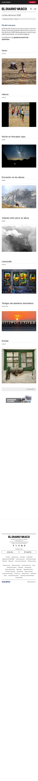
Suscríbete (32, 2)
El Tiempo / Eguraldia (10, 571)
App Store (11, 552)
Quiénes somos (15, 557)
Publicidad (4, 561)
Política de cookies (32, 561)
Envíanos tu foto (8, 19)
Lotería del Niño (19, 577)
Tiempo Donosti (25, 573)
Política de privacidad (31, 559)
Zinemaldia (20, 567)
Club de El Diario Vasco (13, 575)
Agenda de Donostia (28, 569)
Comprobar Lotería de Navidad (27, 575)
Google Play (28, 552)
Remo (34, 565)
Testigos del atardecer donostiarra (17, 303)
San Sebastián (20, 571)
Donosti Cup (17, 573)
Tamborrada (33, 573)
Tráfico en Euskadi (29, 571)
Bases (16, 19)
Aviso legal (22, 557)
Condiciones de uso (20, 559)
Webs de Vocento (31, 582)
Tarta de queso (28, 567)
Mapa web (11, 561)
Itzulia (5, 575)
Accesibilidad (29, 557)
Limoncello (7, 261)
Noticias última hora (26, 565)
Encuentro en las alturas (13, 177)
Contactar (8, 557)
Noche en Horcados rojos (13, 136)
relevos (5, 94)
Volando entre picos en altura (15, 218)
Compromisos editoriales (20, 561)
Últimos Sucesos (6, 565)
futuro (4, 50)
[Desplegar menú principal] (35, 9)
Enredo (5, 341)
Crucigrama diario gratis (7, 573)
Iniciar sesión (31, 9)
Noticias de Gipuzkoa (10, 569)
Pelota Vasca (19, 569)
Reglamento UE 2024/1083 (8, 559)
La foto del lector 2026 (11, 15)
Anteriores (30, 389)
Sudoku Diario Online (11, 567)
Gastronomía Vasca (16, 565)
